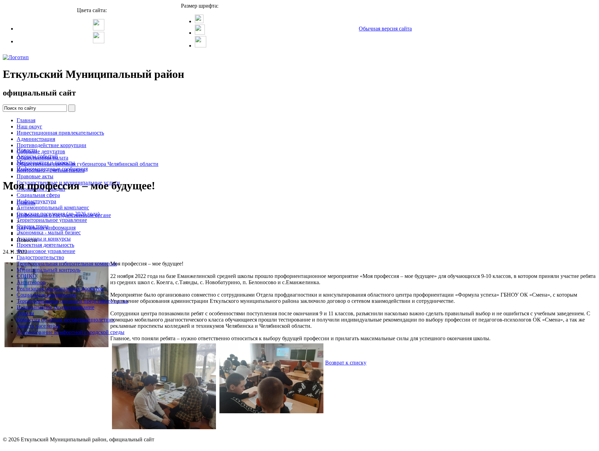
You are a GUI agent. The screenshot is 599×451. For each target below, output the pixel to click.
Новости (27, 150)
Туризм (25, 313)
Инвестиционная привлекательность (60, 133)
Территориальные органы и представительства (72, 301)
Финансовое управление (46, 251)
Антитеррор (31, 282)
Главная (26, 120)
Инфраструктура (36, 201)
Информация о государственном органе (64, 215)
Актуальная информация (46, 228)
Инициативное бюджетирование (55, 307)
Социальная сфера (38, 195)
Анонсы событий (37, 156)
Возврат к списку (345, 363)
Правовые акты (35, 176)
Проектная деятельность (45, 245)
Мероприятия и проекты (46, 162)
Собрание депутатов (41, 151)
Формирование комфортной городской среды (70, 332)
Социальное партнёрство (46, 295)
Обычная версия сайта (385, 28)
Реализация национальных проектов (60, 288)
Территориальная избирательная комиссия (67, 264)
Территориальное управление (52, 220)
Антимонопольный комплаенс (53, 207)
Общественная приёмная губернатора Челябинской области (87, 164)
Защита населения (38, 326)
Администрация (36, 139)
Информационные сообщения (52, 169)
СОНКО (27, 276)
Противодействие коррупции (51, 145)
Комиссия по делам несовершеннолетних (66, 320)
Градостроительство (40, 257)
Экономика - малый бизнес (49, 232)
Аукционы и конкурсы (44, 239)
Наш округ (29, 126)
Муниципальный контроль (48, 270)
